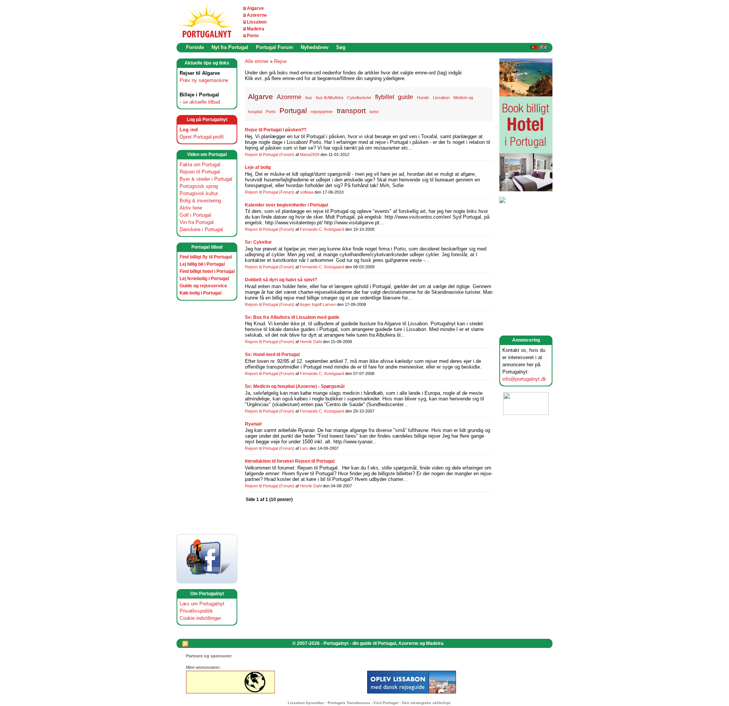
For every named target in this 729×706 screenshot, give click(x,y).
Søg (341, 47)
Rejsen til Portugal (200, 172)
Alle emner (256, 61)
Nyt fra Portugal (229, 47)
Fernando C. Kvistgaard (322, 229)
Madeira (255, 29)
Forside (195, 47)
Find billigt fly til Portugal (206, 257)
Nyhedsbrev (314, 47)
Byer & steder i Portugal (206, 179)
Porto (253, 35)
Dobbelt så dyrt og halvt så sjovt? (281, 279)
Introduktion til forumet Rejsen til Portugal (290, 461)
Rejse (280, 61)
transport (351, 111)
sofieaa (306, 192)
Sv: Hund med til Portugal (272, 354)
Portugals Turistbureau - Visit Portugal (363, 703)
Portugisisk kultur (199, 193)
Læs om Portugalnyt (202, 604)
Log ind (189, 129)
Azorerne (257, 15)
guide (405, 96)
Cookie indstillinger (200, 618)
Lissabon (257, 22)
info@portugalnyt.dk (524, 379)
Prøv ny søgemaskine (204, 80)
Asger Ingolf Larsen (318, 304)
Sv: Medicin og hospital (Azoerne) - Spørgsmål (294, 386)
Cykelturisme (359, 97)
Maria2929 (309, 154)
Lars (304, 448)
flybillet (384, 96)
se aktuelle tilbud (201, 102)
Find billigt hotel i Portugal (207, 271)
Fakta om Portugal (200, 164)
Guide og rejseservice (203, 285)
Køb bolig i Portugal (200, 293)
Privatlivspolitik (196, 611)
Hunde (423, 97)
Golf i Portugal (195, 215)
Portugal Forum (274, 47)
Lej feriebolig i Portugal (204, 278)
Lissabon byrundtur (306, 703)
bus (308, 97)
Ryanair (253, 424)
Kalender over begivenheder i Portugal (286, 205)
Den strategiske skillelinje (426, 703)
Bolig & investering (200, 200)
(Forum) (286, 154)
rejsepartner (322, 111)
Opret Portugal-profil (202, 137)
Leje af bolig (258, 167)
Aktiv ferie (191, 208)
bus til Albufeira (329, 97)
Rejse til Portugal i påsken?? (275, 129)
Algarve (255, 8)
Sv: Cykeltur (258, 242)
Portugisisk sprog (199, 186)
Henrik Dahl (311, 341)
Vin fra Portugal (197, 222)
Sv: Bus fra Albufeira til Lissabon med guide (292, 317)
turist (374, 111)
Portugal (293, 111)
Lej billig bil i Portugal (202, 264)
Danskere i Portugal (201, 229)
